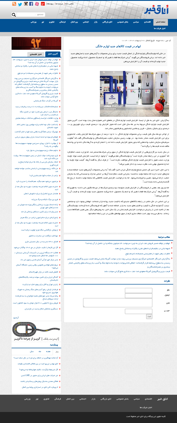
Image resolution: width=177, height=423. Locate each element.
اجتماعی (86, 22)
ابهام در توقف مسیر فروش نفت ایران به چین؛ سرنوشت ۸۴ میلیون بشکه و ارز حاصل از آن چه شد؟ (127, 243)
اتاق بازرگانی (107, 22)
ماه (40, 351)
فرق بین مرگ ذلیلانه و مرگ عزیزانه (45, 200)
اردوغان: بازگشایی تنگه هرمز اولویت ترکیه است (39, 230)
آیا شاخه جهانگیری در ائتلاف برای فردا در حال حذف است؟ (36, 358)
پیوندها (50, 4)
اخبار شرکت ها (159, 29)
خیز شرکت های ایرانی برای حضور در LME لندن (39, 376)
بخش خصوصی (122, 22)
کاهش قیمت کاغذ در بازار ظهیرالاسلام (43, 272)
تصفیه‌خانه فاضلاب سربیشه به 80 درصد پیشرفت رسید (36, 107)
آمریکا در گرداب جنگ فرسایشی (46, 101)
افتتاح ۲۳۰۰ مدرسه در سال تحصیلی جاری (41, 242)
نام (168, 290)
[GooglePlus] (43, 4)
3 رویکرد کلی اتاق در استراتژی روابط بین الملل (40, 387)
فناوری (51, 22)
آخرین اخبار (53, 54)
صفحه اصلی (160, 22)
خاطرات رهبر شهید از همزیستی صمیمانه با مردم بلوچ (147, 254)
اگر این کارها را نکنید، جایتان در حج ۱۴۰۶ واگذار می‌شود (36, 248)
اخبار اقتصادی (36, 54)
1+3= (167, 311)
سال (32, 351)
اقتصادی (147, 22)
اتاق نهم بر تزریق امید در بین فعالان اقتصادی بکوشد (38, 364)
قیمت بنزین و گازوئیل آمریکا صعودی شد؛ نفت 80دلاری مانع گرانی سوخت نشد (137, 271)
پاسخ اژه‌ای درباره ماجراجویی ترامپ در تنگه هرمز (39, 218)
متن (168, 303)
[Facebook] (31, 4)
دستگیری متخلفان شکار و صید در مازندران (41, 309)
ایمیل (167, 295)
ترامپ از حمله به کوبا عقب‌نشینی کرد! (43, 176)
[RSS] (14, 4)
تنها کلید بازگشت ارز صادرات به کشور (43, 236)
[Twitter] (20, 4)
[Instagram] (26, 4)
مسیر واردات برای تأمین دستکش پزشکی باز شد (39, 212)
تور (42, 22)
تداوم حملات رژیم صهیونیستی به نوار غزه (42, 150)
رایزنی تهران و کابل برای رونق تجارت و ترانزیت (40, 284)
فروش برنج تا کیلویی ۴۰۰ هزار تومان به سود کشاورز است (35, 303)
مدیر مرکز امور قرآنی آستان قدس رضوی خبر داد (39, 260)
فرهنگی (62, 22)
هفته (48, 351)
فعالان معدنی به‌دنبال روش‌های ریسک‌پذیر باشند (39, 381)
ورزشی (33, 22)
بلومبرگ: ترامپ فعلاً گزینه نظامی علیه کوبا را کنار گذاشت (36, 132)
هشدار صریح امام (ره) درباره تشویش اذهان (41, 194)
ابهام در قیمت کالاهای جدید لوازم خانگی (118, 46)
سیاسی (136, 22)
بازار (95, 22)
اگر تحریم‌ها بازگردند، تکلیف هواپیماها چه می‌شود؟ (38, 370)
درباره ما (59, 4)
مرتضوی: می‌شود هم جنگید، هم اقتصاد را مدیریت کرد (37, 181)
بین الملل (74, 22)
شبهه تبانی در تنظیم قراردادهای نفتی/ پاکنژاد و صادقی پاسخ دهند (142, 248)
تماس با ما (69, 4)
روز (57, 351)
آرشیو (16, 318)
